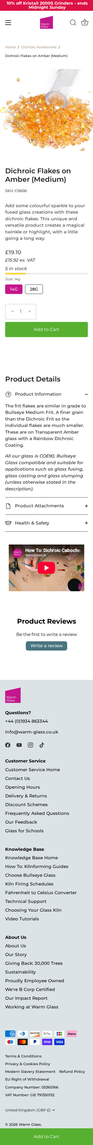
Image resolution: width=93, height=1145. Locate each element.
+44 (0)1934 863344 (26, 721)
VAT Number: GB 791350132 (30, 1095)
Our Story (16, 954)
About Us (15, 945)
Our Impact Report (26, 998)
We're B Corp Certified (30, 989)
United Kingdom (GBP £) (28, 1110)
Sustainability (20, 972)
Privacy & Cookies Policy (27, 1064)
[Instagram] (30, 744)
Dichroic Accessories (39, 47)
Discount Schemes (26, 804)
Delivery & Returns (26, 795)
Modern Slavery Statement (30, 1071)
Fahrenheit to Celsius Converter (41, 892)
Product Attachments (39, 505)
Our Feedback (21, 822)
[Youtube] (19, 744)
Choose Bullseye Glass (30, 875)
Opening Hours (22, 787)
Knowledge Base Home (31, 857)
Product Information (34, 394)
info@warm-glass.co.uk (31, 731)
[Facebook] (7, 744)
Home (10, 47)
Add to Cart (46, 1136)
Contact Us (17, 778)
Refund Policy (72, 1071)
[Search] (73, 23)
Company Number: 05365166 (31, 1087)
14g (14, 289)
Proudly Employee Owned (34, 980)
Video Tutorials (22, 918)
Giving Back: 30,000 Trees (34, 963)
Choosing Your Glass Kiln (33, 910)
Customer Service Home (32, 769)
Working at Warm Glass (31, 1006)
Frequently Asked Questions (37, 813)
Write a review (46, 645)
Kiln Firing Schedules (29, 883)
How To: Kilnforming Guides (36, 866)
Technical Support (26, 901)
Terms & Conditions (23, 1056)
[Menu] (8, 22)
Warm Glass (30, 1124)
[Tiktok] (41, 744)
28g (34, 289)
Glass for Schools (24, 830)
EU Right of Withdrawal (27, 1079)
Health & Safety (31, 523)
